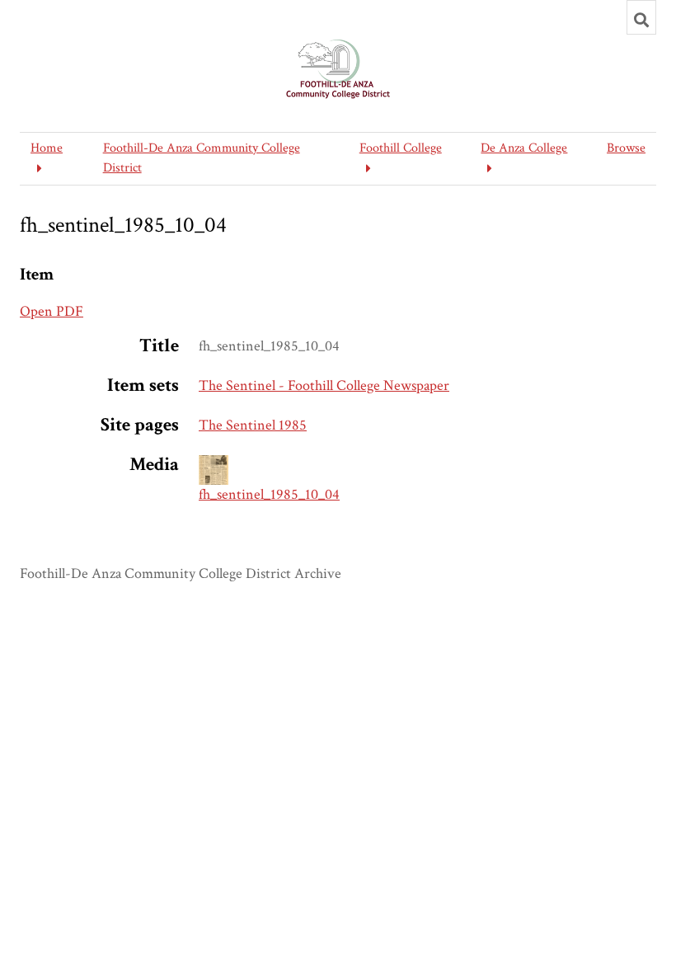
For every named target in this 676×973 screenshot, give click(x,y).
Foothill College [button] (400, 148)
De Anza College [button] (524, 148)
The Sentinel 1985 (253, 425)
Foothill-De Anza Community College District (201, 157)
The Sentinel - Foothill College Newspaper (324, 385)
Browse (626, 148)
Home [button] (47, 148)
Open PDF (51, 311)
